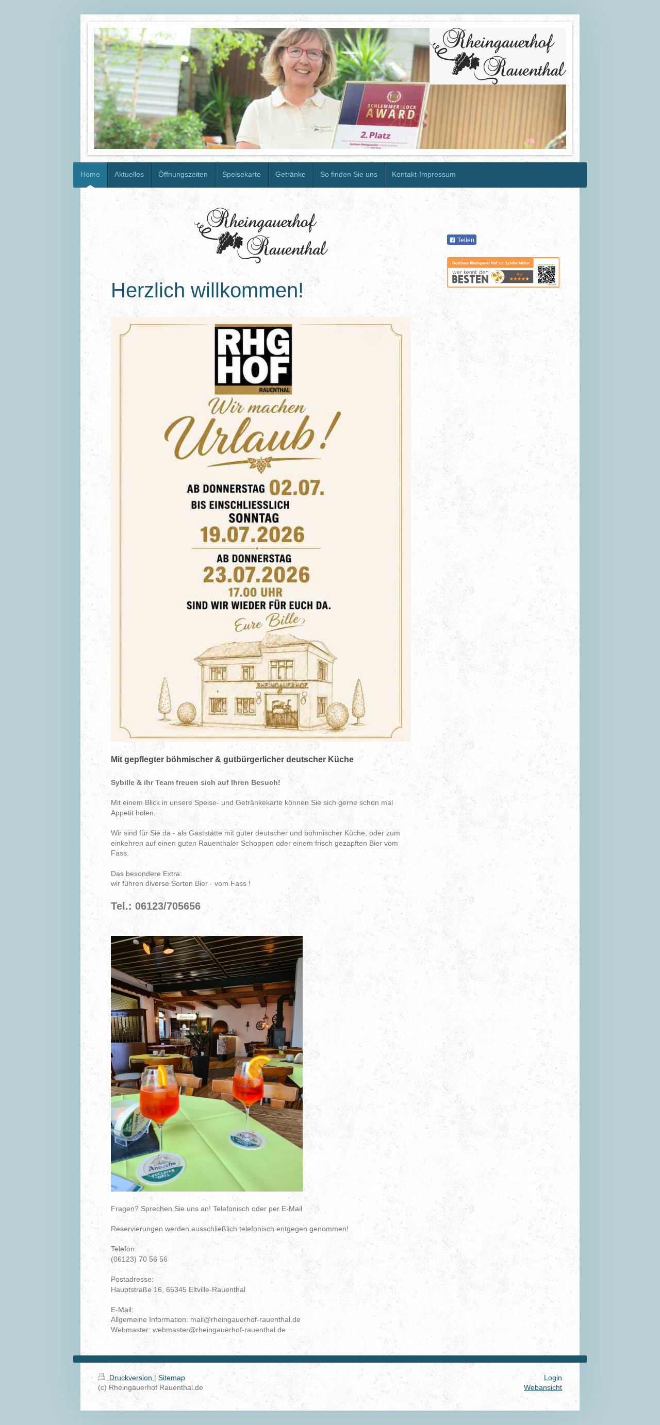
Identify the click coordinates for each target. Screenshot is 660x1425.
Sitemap (171, 1377)
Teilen (465, 240)
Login (553, 1377)
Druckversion (130, 1377)
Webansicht (543, 1387)
